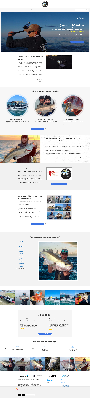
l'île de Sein (21, 260)
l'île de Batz (21, 256)
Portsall (21, 266)
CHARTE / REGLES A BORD (23, 9)
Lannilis (21, 254)
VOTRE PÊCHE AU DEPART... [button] (33, 9)
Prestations (48, 382)
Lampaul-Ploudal (21, 248)
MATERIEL (16, 9)
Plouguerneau (21, 263)
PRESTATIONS (8, 9)
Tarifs (47, 383)
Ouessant (21, 261)
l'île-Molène (21, 258)
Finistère (21, 243)
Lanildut (21, 253)
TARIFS (12, 9)
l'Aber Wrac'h (21, 246)
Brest (21, 244)
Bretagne (21, 241)
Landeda (21, 249)
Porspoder (21, 265)
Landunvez (21, 251)
